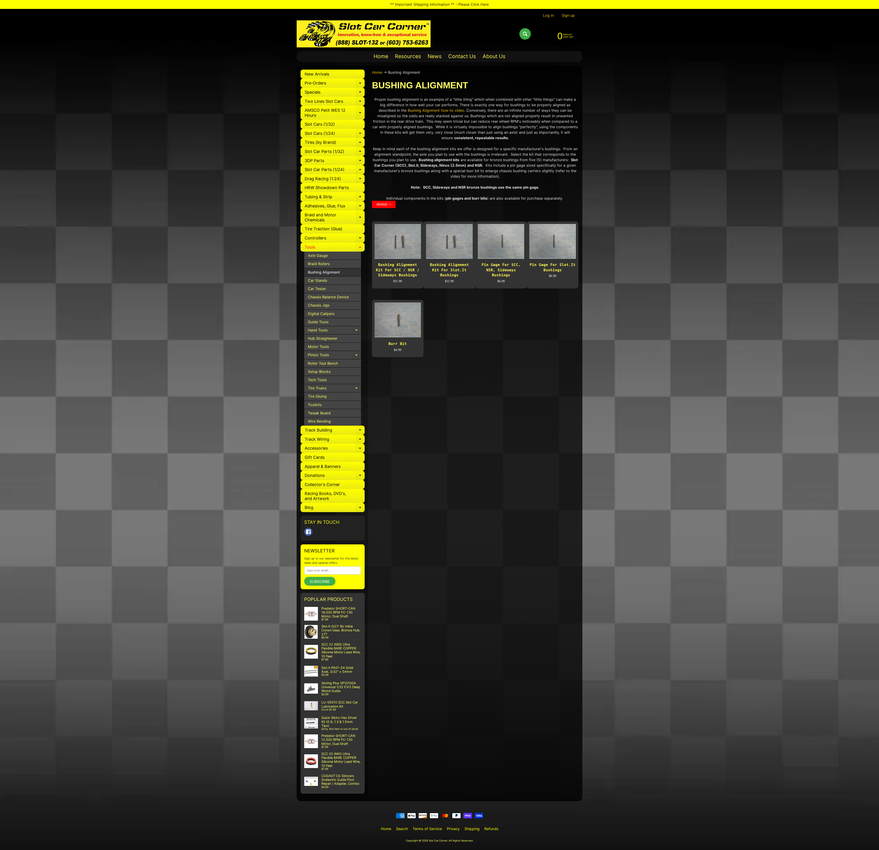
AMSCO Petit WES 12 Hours (335, 113)
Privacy (453, 828)
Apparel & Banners (323, 466)
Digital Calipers (321, 313)
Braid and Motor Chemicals (335, 217)
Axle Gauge (318, 255)
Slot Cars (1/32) (320, 124)
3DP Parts (335, 161)
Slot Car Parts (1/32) (335, 152)
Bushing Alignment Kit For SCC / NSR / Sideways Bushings (397, 270)
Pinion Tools (334, 356)
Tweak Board (319, 413)
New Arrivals (317, 74)
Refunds (491, 828)
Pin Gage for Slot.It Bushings (552, 267)
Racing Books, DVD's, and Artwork (325, 496)
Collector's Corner (322, 484)
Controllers (335, 239)
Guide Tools (318, 322)
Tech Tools (317, 379)
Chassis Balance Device (328, 297)
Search (402, 828)
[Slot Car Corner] (364, 33)
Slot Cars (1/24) (335, 134)
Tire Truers (334, 389)
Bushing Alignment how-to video (436, 110)
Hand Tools (334, 331)
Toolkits (315, 404)
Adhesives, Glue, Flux (335, 207)
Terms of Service (427, 828)
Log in (548, 15)
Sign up (568, 15)
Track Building (335, 431)
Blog (335, 508)
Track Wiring (335, 440)
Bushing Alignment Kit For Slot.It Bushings (449, 270)
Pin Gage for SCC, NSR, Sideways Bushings (501, 270)
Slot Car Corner (438, 840)
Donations (335, 476)
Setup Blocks (319, 371)
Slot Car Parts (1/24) (335, 170)
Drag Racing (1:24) (335, 179)
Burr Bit (397, 344)
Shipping (472, 828)
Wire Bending (319, 421)
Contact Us (462, 56)
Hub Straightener (322, 338)
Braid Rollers (319, 263)
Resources (408, 56)
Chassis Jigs (318, 305)
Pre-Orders (335, 84)
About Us (494, 56)
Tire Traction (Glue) (323, 228)
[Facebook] (308, 532)
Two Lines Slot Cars (335, 102)
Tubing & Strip (335, 197)
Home (381, 56)
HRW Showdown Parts (327, 187)
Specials (335, 93)
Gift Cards (315, 457)
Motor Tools (318, 346)
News (435, 56)
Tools (335, 248)
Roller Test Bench (323, 363)
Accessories (335, 449)
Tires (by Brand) (335, 143)
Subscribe (320, 581)
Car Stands (317, 280)
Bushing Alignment (324, 272)
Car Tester (317, 288)
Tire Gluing (317, 396)
